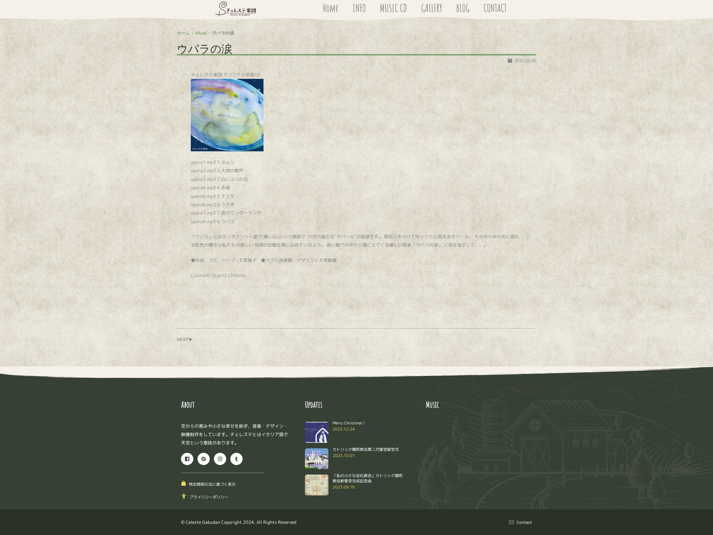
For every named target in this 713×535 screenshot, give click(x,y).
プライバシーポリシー (208, 497)
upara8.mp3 (203, 221)
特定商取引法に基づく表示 (212, 484)
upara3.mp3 (203, 179)
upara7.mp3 (203, 213)
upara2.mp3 (203, 170)
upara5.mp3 (203, 196)
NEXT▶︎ (185, 339)
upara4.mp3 (203, 187)
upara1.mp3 (203, 162)
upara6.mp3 (203, 204)
